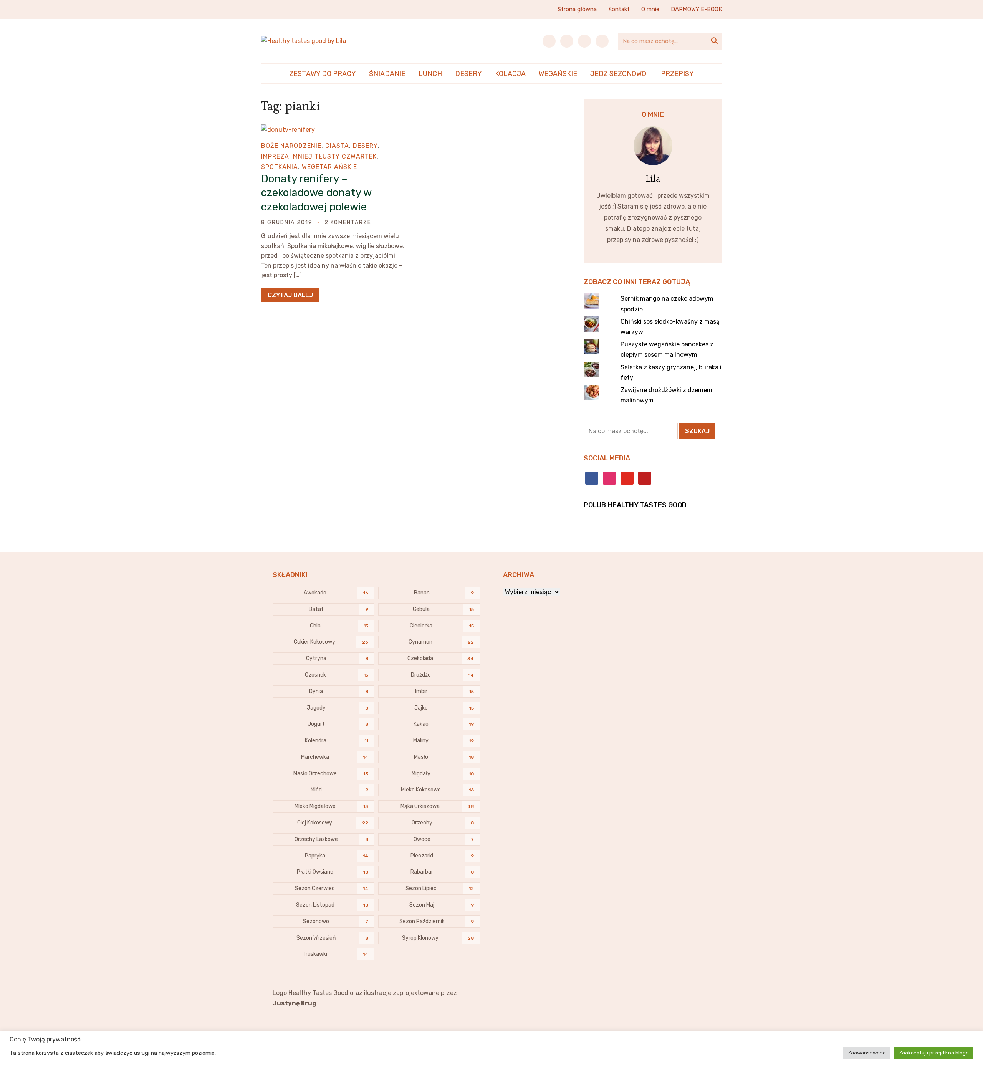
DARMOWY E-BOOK (696, 9)
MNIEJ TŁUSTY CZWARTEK (335, 156)
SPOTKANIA (279, 166)
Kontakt (619, 9)
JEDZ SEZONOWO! (619, 74)
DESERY (468, 74)
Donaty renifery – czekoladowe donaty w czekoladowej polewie (316, 192)
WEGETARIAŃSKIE (329, 166)
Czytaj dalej (290, 295)
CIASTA (337, 145)
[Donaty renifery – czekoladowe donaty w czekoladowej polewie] (288, 129)
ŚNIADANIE (387, 74)
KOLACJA (510, 74)
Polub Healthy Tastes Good (635, 505)
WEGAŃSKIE (558, 74)
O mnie (650, 9)
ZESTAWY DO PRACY (322, 74)
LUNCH (430, 74)
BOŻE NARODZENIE (291, 145)
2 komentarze (347, 222)
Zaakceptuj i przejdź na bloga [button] (934, 1053)
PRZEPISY (677, 74)
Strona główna (577, 9)
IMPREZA (275, 156)
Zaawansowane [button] (867, 1053)
